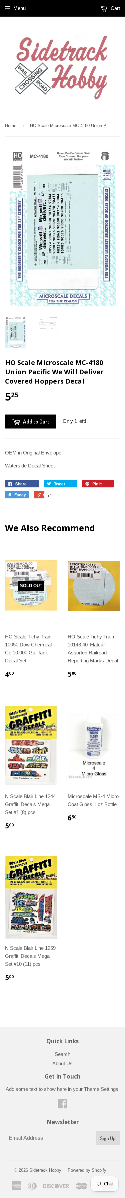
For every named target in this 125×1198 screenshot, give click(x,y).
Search (62, 1054)
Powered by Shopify (87, 1170)
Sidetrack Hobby (45, 1170)
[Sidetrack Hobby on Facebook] (63, 1106)
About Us (62, 1063)
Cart (114, 8)
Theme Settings (101, 1089)
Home (10, 125)
